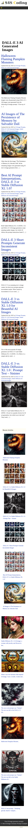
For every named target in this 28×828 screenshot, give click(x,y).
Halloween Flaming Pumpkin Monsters (13, 59)
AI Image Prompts (20, 65)
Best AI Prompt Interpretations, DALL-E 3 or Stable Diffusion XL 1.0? (12, 181)
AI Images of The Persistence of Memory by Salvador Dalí (13, 119)
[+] (14, 8)
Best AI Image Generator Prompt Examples (15, 823)
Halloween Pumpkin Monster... (10, 741)
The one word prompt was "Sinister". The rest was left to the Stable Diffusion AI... (12, 777)
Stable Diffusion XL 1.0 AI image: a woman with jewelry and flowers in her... (11, 643)
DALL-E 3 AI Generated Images (10, 67)
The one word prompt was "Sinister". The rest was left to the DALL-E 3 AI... (12, 710)
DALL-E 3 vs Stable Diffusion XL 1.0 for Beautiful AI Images (12, 305)
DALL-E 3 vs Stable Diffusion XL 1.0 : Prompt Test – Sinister (12, 368)
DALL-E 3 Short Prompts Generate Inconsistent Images (13, 244)
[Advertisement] (14, 24)
